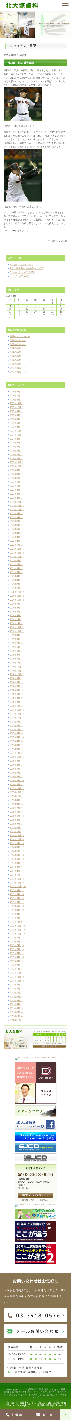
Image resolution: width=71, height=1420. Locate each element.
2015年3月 (15, 823)
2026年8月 (15, 391)
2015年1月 (15, 831)
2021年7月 (15, 564)
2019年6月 (15, 647)
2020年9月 (15, 603)
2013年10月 (15, 886)
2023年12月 (15, 462)
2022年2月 (15, 541)
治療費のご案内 (13, 1392)
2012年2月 (15, 965)
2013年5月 (15, 906)
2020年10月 (15, 599)
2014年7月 (15, 851)
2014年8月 (15, 847)
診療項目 (43, 1389)
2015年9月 (15, 800)
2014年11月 (15, 835)
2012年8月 (15, 941)
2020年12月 (15, 592)
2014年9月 (15, 843)
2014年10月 (15, 839)
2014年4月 (15, 863)
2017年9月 (15, 721)
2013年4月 (15, 910)
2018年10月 (15, 674)
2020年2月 (15, 619)
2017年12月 (15, 710)
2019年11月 (15, 631)
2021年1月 (15, 588)
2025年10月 (15, 407)
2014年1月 (15, 874)
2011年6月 (15, 996)
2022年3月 (15, 537)
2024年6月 (15, 442)
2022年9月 (15, 513)
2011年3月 (15, 1008)
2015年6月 (15, 812)
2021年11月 (15, 552)
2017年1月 (15, 753)
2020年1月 (15, 623)
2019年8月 (15, 639)
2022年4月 (15, 533)
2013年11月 (15, 882)
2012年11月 (15, 929)
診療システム (20, 1389)
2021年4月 (15, 576)
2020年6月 (15, 611)
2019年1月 (15, 662)
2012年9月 (15, 937)
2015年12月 (15, 788)
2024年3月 (15, 454)
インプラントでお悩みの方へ (43, 1395)
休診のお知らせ (18, 340)
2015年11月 (15, 792)
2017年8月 (15, 725)
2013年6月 (15, 902)
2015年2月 (15, 827)
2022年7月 (15, 521)
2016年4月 (15, 780)
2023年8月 (15, 474)
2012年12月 (15, 925)
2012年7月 (15, 945)
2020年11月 (15, 596)
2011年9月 (15, 984)
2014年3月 (15, 867)
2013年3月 (15, 914)
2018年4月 (15, 698)
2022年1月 (15, 545)
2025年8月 (15, 415)
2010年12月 (15, 1020)
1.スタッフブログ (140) (21, 264)
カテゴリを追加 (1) (19, 276)
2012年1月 (15, 969)
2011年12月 (15, 973)
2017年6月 (15, 733)
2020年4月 (15, 615)
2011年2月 (15, 1012)
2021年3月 (15, 580)
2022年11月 (15, 505)
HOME (8, 1389)
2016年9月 (15, 761)
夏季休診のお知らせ (20, 336)
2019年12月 (15, 627)
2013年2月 (15, 918)
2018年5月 (15, 694)
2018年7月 (15, 686)
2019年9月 (15, 635)
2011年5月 (15, 1000)
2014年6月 (15, 855)
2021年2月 (15, 584)
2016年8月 (15, 765)
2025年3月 (15, 427)
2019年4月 (15, 654)
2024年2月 (15, 458)
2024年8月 (15, 439)
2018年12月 (15, 666)
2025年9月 (15, 411)
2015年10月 (15, 796)
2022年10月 (15, 509)
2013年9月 (15, 890)
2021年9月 (15, 560)
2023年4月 (15, 490)
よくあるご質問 (58, 1389)
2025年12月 (15, 403)
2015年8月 (15, 804)
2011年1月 (15, 1016)
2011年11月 (15, 977)
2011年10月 (15, 981)
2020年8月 (15, 607)
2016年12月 (15, 757)
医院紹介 (33, 1389)
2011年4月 (15, 1004)
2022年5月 (15, 529)
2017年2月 (15, 749)
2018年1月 (15, 706)
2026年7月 (15, 395)
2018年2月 (15, 702)
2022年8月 (15, 517)
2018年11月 (15, 670)
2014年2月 (15, 870)
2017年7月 (15, 729)
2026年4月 (15, 399)
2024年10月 (15, 435)
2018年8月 (15, 682)
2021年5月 (15, 572)
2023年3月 (15, 494)
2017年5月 (15, 737)
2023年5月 (15, 486)
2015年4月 (15, 819)
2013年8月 (15, 894)
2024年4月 (15, 450)
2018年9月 (15, 678)
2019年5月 (15, 651)
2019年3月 (15, 658)
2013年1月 (15, 922)
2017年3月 (15, 745)
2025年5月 (15, 423)
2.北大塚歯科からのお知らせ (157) (27, 268)
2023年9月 (15, 470)
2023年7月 (15, 478)
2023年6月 (15, 482)
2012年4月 (15, 957)
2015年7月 (15, 808)
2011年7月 (15, 992)
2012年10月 (15, 933)
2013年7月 (15, 898)
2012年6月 (15, 949)
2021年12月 (15, 548)
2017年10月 (15, 717)
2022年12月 (15, 501)
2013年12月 (15, 878)
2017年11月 (15, 713)
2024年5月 (15, 446)
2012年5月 (15, 953)
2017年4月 (15, 741)
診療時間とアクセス (32, 1392)
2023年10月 (15, 466)
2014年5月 (15, 859)
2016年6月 (15, 772)
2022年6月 (15, 525)
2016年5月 (15, 776)
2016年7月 (15, 769)
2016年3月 (15, 784)
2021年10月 (15, 556)
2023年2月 (15, 497)
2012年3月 (15, 961)
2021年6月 (15, 568)
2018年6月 (15, 690)
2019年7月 (15, 643)
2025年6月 (15, 419)
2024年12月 (15, 431)
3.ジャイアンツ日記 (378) (22, 272)
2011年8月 (15, 988)
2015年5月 (15, 816)
